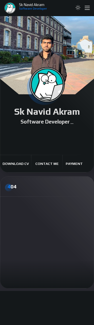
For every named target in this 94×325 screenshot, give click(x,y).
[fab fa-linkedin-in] (63, 133)
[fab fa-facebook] (15, 133)
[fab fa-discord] (39, 133)
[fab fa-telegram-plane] (71, 133)
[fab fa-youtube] (47, 133)
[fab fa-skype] (79, 133)
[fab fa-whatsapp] (31, 133)
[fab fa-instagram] (23, 133)
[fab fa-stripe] (47, 139)
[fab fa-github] (55, 133)
